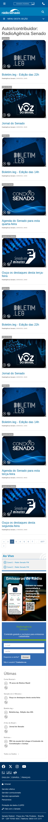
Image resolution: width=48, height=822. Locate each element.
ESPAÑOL (15, 777)
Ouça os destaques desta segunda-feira (18, 524)
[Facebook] (4, 766)
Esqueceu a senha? (11, 657)
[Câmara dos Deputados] (4, 772)
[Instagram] (17, 766)
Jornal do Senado (13, 123)
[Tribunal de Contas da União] (15, 772)
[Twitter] (10, 766)
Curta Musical (9, 679)
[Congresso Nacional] (9, 772)
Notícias (7, 737)
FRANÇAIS (26, 777)
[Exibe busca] (43, 12)
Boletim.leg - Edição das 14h (20, 172)
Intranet (7, 784)
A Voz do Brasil (6, 87)
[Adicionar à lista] (9, 66)
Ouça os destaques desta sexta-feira (24, 697)
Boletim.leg (5, 38)
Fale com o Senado (12, 809)
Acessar (26, 657)
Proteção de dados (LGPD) (13, 805)
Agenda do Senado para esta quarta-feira (21, 222)
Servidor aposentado (10, 796)
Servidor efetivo (8, 789)
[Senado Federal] (24, 3)
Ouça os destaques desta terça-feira (22, 274)
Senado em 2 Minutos (8, 236)
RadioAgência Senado (8, 78)
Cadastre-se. (21, 662)
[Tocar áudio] (4, 66)
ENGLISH (6, 777)
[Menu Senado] (4, 4)
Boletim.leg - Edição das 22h (20, 74)
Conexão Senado (7, 184)
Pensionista (6, 800)
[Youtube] (23, 766)
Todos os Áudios (10, 754)
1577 (42, 542)
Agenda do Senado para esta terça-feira (21, 472)
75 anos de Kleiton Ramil (19, 683)
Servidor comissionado (11, 793)
